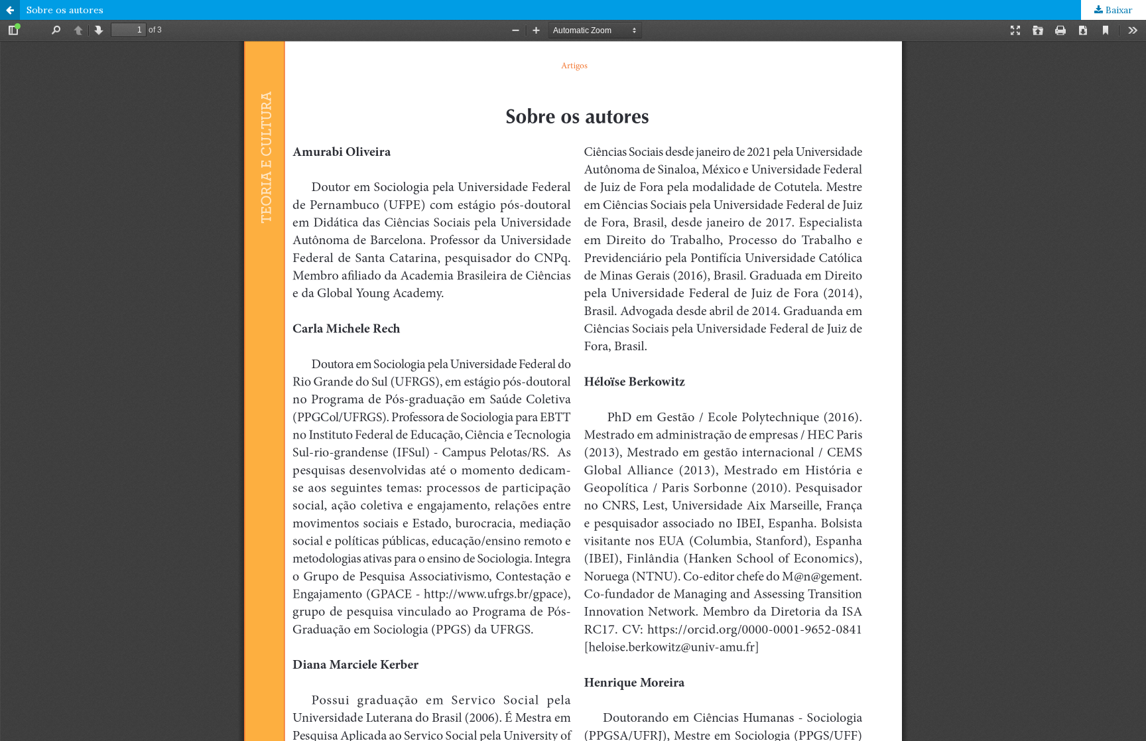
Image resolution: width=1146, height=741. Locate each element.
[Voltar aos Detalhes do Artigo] (10, 10)
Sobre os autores (65, 10)
